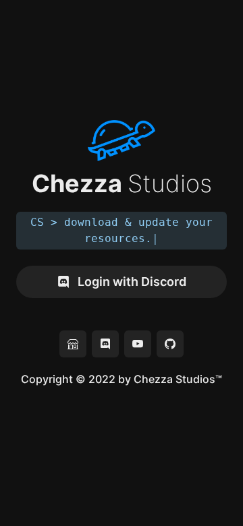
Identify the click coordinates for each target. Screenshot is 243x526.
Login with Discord (132, 281)
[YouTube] (137, 343)
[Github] (170, 343)
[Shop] (72, 343)
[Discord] (105, 343)
